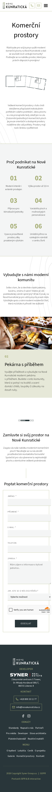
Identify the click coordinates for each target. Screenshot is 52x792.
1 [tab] (19, 420)
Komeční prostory (25, 756)
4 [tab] (33, 420)
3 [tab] (30, 420)
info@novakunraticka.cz (28, 707)
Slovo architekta (38, 733)
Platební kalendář (17, 738)
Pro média (11, 733)
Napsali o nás (27, 728)
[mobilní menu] (45, 5)
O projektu (40, 750)
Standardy (14, 728)
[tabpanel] (26, 357)
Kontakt (40, 756)
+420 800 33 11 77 (28, 699)
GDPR (43, 773)
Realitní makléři (36, 738)
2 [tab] (25, 420)
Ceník (30, 750)
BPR (23, 778)
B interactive (34, 778)
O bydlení (11, 750)
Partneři (39, 728)
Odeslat (26, 623)
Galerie (11, 756)
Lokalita (22, 750)
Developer (23, 733)
